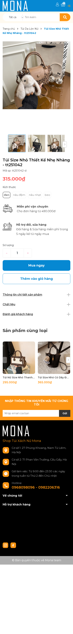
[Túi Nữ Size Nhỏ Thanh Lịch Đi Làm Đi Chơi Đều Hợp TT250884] (19, 357)
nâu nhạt (35, 195)
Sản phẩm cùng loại (25, 330)
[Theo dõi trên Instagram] (6, 545)
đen (6, 195)
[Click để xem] (36, 75)
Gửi (65, 413)
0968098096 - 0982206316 (36, 487)
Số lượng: (8, 245)
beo (47, 195)
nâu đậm (19, 195)
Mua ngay (36, 265)
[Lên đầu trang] (66, 627)
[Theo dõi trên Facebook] (13, 545)
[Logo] (15, 5)
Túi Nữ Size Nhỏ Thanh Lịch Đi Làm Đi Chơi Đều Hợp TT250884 (19, 377)
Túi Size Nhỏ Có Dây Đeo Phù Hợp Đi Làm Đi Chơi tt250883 (54, 377)
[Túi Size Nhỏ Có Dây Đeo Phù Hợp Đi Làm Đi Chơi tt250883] (54, 357)
